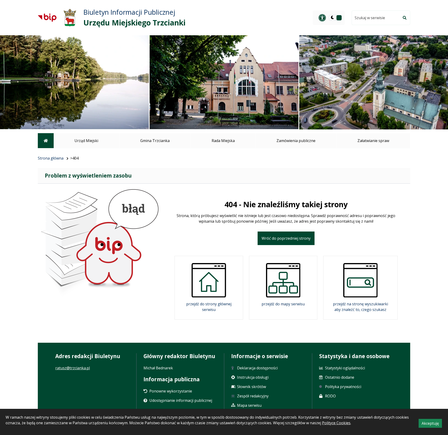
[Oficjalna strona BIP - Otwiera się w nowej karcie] (47, 17)
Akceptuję (432, 424)
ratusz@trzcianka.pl (72, 368)
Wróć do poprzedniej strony (286, 238)
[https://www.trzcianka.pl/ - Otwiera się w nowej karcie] (69, 17)
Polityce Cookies (336, 422)
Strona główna (50, 158)
